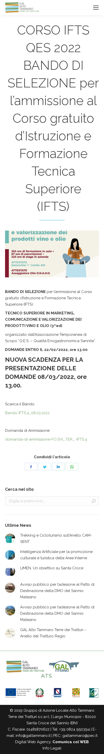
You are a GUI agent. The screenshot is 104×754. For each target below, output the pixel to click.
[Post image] (10, 539)
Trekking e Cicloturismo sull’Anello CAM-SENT (56, 538)
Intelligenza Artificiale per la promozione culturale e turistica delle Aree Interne (56, 554)
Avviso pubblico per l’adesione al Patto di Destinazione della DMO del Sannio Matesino (57, 590)
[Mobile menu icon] (96, 7)
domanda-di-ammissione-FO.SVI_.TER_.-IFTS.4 (46, 439)
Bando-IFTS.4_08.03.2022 (27, 413)
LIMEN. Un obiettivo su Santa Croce (51, 568)
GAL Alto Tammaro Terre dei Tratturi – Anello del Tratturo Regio (53, 633)
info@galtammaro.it (33, 735)
